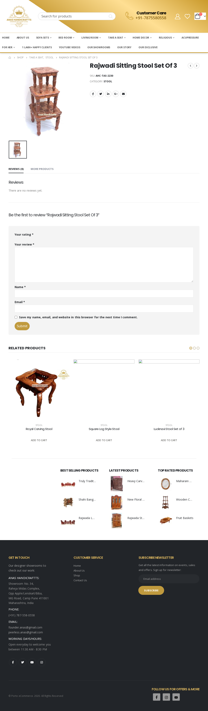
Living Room (89, 37)
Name (20, 287)
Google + (116, 94)
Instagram (42, 662)
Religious (165, 37)
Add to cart (39, 440)
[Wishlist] (187, 16)
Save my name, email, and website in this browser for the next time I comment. (78, 317)
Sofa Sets (42, 37)
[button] (191, 348)
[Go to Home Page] (10, 57)
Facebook (93, 94)
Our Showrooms (98, 47)
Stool (108, 81)
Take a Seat (115, 37)
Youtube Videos (69, 47)
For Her (7, 47)
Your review (24, 244)
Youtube (32, 662)
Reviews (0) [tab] (16, 169)
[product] (39, 389)
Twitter (100, 94)
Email (123, 94)
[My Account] (177, 16)
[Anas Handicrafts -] (19, 16)
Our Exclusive (148, 47)
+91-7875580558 (150, 17)
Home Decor (141, 37)
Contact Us (80, 580)
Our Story (124, 47)
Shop (77, 575)
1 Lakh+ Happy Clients (37, 47)
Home (6, 37)
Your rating (24, 234)
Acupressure (190, 37)
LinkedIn (108, 94)
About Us (23, 37)
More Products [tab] (42, 169)
